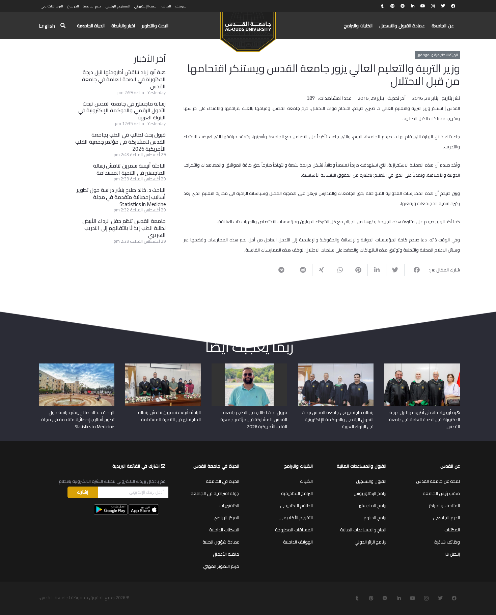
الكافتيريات (229, 505)
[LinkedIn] (413, 6)
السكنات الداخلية (224, 530)
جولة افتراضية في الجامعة (215, 493)
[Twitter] (443, 6)
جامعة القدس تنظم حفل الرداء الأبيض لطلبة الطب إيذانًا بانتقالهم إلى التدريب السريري (124, 228)
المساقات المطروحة (294, 530)
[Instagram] (433, 6)
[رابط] (248, 29)
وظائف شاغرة (447, 542)
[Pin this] (358, 270)
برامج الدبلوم (374, 518)
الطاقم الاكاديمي (296, 505)
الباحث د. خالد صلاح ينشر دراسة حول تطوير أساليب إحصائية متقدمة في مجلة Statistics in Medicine (121, 197)
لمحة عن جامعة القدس (438, 481)
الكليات (306, 481)
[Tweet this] (395, 270)
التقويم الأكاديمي (296, 518)
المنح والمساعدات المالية (363, 530)
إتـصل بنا (452, 554)
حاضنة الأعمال (226, 554)
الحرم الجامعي (446, 518)
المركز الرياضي (226, 518)
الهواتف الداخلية (298, 542)
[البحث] (62, 25)
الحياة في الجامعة (222, 481)
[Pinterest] (392, 6)
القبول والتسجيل (371, 481)
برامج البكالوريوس (370, 493)
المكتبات (452, 530)
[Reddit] (402, 6)
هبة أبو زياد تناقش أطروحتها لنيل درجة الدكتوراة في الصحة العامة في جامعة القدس (124, 79)
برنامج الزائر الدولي (370, 542)
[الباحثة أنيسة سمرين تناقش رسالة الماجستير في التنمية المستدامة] (163, 365)
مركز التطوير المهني (221, 566)
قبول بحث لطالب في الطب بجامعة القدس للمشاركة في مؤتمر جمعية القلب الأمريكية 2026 (120, 141)
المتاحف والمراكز (444, 505)
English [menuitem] (47, 26)
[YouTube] (423, 6)
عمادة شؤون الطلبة (220, 542)
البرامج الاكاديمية (297, 493)
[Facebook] (453, 6)
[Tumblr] (382, 6)
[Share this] (413, 270)
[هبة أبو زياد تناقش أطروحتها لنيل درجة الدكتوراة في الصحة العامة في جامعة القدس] (422, 365)
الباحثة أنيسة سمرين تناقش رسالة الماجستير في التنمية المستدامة (129, 169)
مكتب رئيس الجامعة (441, 493)
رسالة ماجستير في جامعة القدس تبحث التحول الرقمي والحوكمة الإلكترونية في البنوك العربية (122, 110)
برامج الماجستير (372, 505)
